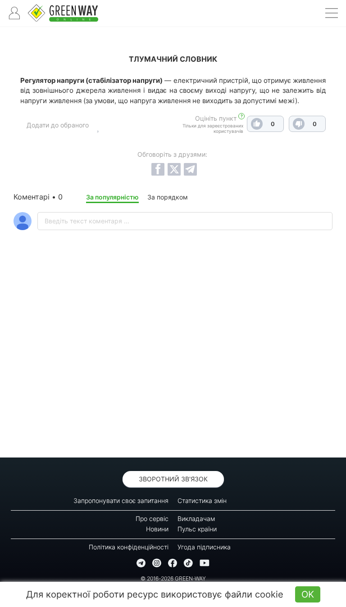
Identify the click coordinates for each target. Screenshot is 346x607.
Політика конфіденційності (128, 547)
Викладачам (196, 518)
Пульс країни (197, 528)
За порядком (167, 197)
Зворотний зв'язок (173, 479)
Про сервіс (152, 518)
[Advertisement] (173, 367)
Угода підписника (204, 547)
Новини (157, 528)
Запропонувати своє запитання (120, 500)
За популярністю (112, 197)
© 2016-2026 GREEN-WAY (173, 578)
